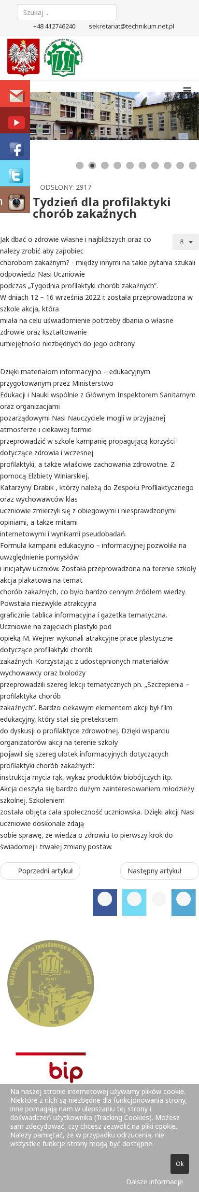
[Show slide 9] (180, 165)
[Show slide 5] (130, 165)
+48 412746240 (54, 26)
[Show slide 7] (155, 165)
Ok (180, 1164)
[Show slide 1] (80, 165)
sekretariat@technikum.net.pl (131, 26)
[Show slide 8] (167, 165)
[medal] (99, 983)
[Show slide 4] (117, 165)
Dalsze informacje (154, 1181)
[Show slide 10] (193, 165)
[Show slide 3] (105, 165)
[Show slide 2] (92, 165)
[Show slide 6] (142, 165)
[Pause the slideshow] (169, 116)
